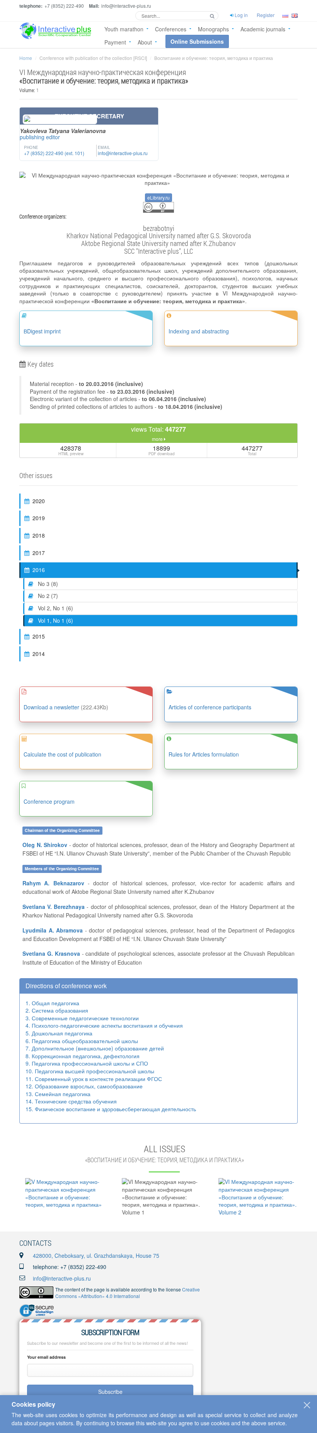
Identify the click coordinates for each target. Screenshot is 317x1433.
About (145, 42)
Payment (115, 42)
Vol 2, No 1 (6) (54, 608)
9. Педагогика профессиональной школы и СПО (87, 1063)
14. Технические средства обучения (71, 1101)
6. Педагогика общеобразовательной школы (82, 1041)
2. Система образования (57, 1010)
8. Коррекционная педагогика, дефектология (83, 1056)
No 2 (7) (47, 596)
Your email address (46, 1357)
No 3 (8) (47, 584)
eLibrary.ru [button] (158, 197)
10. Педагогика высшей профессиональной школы (90, 1071)
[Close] (307, 1405)
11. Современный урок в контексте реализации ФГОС (94, 1079)
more (158, 439)
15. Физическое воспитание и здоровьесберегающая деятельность (111, 1109)
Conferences (170, 29)
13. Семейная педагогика (58, 1094)
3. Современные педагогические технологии (82, 1018)
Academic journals (262, 29)
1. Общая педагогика (52, 1003)
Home (25, 58)
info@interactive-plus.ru (62, 1278)
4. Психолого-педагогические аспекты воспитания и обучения (104, 1025)
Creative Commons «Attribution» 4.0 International (127, 1292)
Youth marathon (123, 29)
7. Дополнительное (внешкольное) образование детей (95, 1048)
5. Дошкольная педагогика (59, 1033)
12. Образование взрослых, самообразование (84, 1086)
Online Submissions (197, 41)
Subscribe (110, 1391)
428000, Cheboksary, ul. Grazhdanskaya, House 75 (96, 1255)
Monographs (213, 29)
